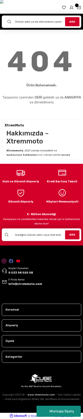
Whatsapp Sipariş (61, 411)
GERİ (38, 97)
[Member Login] (71, 7)
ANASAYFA (72, 97)
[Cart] (79, 7)
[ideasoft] (18, 416)
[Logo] (12, 297)
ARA (72, 21)
